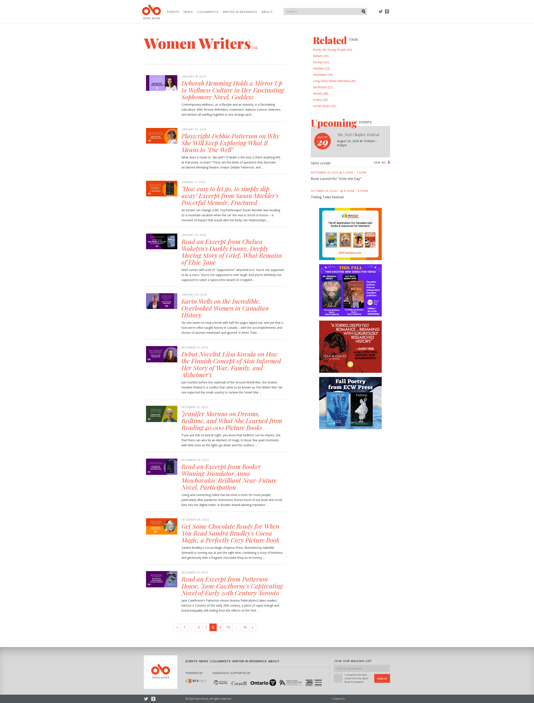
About (267, 12)
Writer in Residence (240, 12)
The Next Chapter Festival (358, 134)
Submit (363, 11)
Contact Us (338, 698)
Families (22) (321, 68)
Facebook (387, 13)
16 (245, 627)
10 (228, 627)
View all (380, 162)
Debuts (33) (321, 56)
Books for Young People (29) (332, 50)
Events (173, 12)
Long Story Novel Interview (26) (334, 81)
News (188, 12)
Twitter (381, 13)
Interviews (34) (323, 75)
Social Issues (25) (324, 106)
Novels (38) (320, 93)
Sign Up (382, 678)
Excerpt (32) (321, 62)
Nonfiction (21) (323, 87)
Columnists (207, 12)
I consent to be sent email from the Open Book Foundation (356, 678)
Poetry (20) (320, 100)
